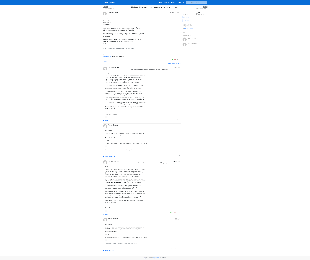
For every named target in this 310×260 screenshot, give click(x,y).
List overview (186, 17)
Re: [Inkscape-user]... (201, 8)
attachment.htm (107, 56)
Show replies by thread (174, 63)
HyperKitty (156, 258)
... (106, 117)
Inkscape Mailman (109, 2)
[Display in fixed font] (177, 59)
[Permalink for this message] (180, 59)
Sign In (174, 2)
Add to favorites (188, 28)
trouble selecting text (108, 8)
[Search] (205, 2)
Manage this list (164, 2)
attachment (112, 156)
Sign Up (182, 2)
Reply (105, 61)
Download (187, 20)
